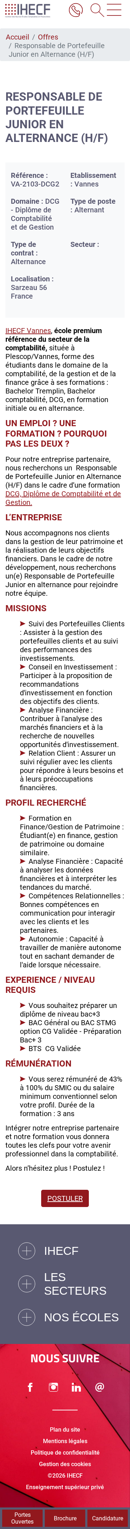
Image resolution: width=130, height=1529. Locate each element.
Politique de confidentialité (65, 1452)
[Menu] (114, 11)
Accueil (17, 37)
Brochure (65, 1518)
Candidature (107, 1518)
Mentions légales (65, 1441)
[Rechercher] (95, 11)
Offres (48, 37)
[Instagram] (53, 1387)
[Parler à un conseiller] (76, 11)
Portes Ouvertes (22, 1518)
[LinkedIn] (77, 1387)
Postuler (65, 1198)
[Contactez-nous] (100, 1387)
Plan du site (65, 1429)
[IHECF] (34, 11)
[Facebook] (30, 1387)
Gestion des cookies (65, 1464)
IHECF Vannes (28, 330)
